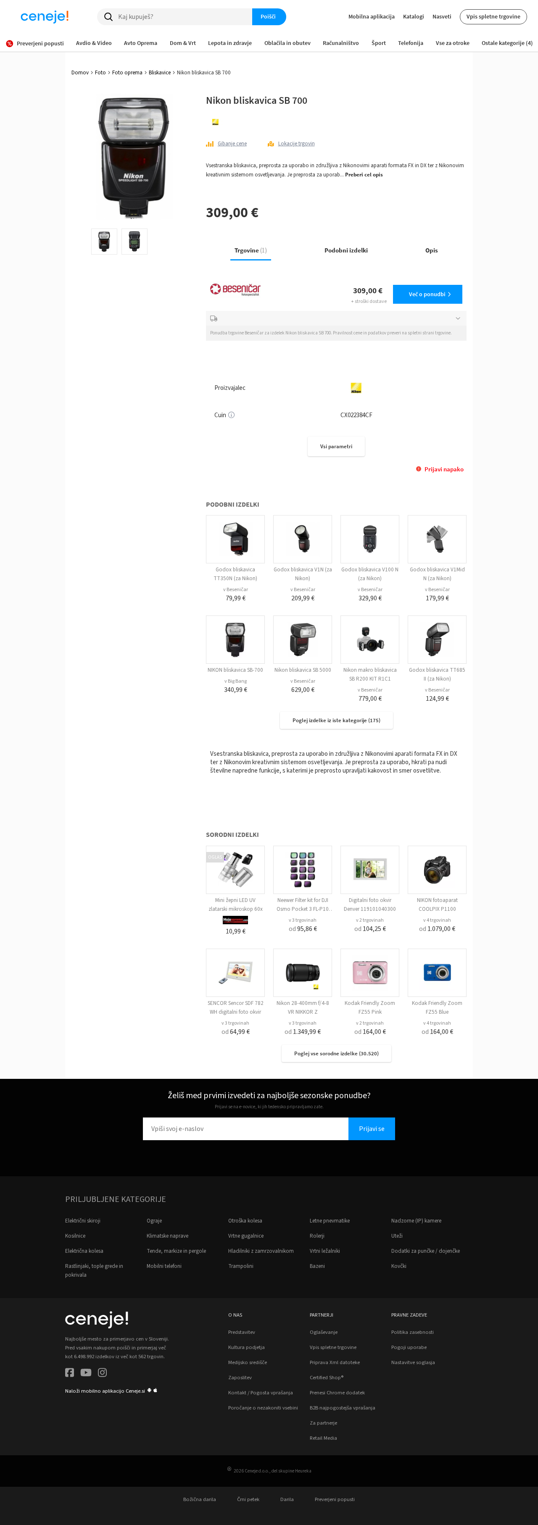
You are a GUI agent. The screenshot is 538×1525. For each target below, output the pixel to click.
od (303, 928)
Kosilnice (75, 1236)
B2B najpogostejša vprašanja (342, 1408)
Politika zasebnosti (412, 1332)
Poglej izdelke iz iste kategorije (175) (336, 720)
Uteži (397, 1236)
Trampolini (240, 1266)
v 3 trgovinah (302, 920)
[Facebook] (69, 1373)
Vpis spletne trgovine (493, 16)
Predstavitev (241, 1332)
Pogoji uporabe (409, 1347)
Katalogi (413, 16)
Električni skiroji (82, 1221)
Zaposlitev (240, 1377)
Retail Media (323, 1438)
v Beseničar (235, 589)
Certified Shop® (326, 1377)
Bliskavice (160, 72)
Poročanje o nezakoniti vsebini (263, 1408)
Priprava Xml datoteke (335, 1362)
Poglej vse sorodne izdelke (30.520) (336, 1053)
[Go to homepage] (44, 17)
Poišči (268, 16)
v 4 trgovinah (437, 920)
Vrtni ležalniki (325, 1251)
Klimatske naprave (167, 1236)
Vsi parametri (336, 446)
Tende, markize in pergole (176, 1251)
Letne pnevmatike (330, 1221)
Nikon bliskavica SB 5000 (302, 670)
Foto (100, 72)
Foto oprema (127, 72)
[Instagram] (102, 1373)
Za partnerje (323, 1423)
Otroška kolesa (245, 1221)
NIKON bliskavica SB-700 (235, 670)
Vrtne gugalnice (246, 1236)
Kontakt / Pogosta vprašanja (260, 1392)
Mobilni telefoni (164, 1266)
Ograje (154, 1221)
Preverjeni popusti (335, 1499)
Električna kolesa (84, 1251)
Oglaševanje (324, 1332)
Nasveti (442, 16)
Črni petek (248, 1499)
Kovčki (398, 1266)
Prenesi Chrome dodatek (337, 1392)
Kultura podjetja (246, 1347)
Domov (80, 72)
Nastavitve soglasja (413, 1362)
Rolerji (317, 1236)
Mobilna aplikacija (371, 16)
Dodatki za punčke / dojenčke (425, 1251)
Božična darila (199, 1499)
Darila (287, 1499)
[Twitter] (86, 1373)
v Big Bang (235, 681)
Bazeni (317, 1266)
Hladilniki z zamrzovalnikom (261, 1251)
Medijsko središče (247, 1362)
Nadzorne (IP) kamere (416, 1221)
